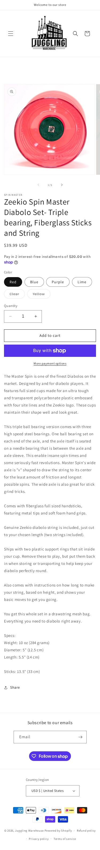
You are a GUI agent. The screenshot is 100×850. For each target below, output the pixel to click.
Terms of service (65, 839)
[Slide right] (62, 185)
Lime (82, 282)
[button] (11, 33)
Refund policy (86, 830)
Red (13, 282)
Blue (34, 282)
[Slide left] (38, 185)
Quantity (10, 306)
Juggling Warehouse (29, 830)
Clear (17, 295)
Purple (58, 282)
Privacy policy (39, 839)
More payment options (50, 363)
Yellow (41, 295)
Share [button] (15, 687)
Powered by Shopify (58, 830)
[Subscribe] (80, 737)
